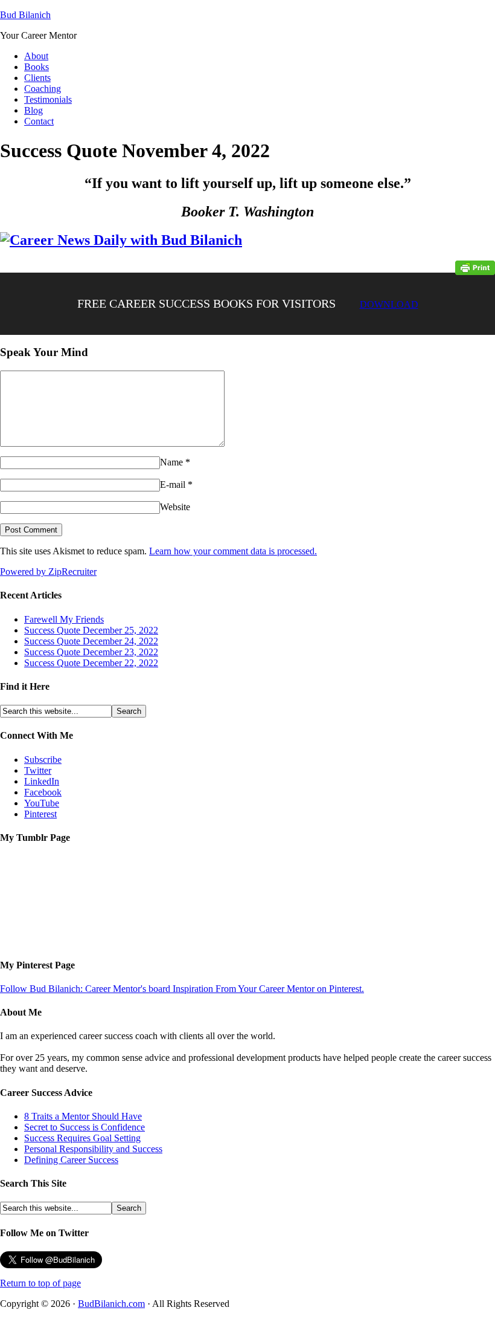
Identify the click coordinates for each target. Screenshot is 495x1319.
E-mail (172, 484)
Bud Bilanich (25, 15)
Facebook (43, 792)
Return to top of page (40, 1283)
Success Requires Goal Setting (82, 1138)
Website (175, 507)
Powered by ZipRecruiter (48, 571)
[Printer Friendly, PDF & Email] (475, 266)
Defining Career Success (71, 1160)
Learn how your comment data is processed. (233, 551)
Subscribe (43, 759)
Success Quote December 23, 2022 (91, 652)
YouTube (41, 803)
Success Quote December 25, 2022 (91, 630)
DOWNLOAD (389, 304)
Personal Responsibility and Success (93, 1149)
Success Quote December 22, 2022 (91, 663)
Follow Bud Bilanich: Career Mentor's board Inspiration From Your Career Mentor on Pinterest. (182, 989)
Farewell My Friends (64, 619)
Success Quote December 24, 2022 (91, 641)
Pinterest (40, 814)
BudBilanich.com (111, 1303)
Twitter (37, 770)
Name (171, 462)
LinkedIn (41, 781)
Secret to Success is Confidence (84, 1127)
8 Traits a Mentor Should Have (83, 1116)
